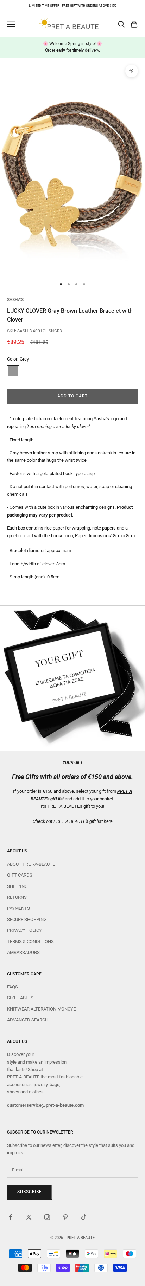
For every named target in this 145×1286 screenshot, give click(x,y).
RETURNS (17, 897)
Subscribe (29, 1191)
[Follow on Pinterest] (65, 1217)
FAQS (12, 986)
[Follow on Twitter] (28, 1217)
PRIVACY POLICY (24, 930)
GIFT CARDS (19, 875)
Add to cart (72, 396)
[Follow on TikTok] (83, 1217)
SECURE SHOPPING (27, 919)
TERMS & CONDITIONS (30, 941)
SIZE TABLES (20, 997)
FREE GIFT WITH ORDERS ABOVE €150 (89, 5)
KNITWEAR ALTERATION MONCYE (41, 1009)
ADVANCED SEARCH (27, 1019)
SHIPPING (17, 886)
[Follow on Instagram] (47, 1217)
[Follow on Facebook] (10, 1217)
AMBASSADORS (23, 952)
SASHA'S (15, 299)
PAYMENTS (18, 908)
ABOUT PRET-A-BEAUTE (31, 864)
